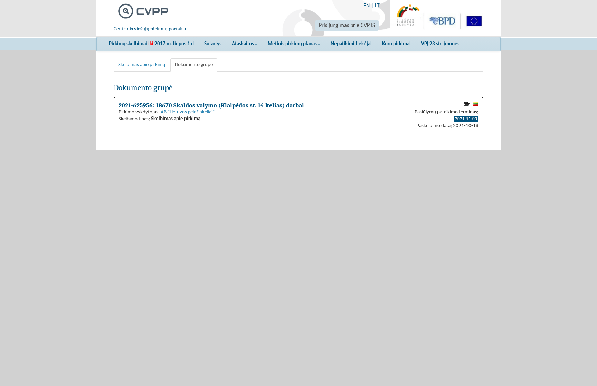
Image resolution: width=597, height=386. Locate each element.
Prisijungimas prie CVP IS (347, 25)
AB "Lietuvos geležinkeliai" (188, 112)
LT (377, 6)
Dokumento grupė (194, 64)
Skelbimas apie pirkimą (141, 64)
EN (366, 6)
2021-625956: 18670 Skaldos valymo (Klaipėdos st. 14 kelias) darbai (211, 105)
